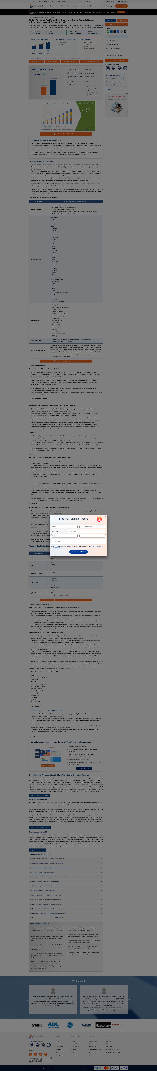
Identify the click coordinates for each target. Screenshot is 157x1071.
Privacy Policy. (94, 546)
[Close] (105, 516)
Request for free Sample (78, 551)
